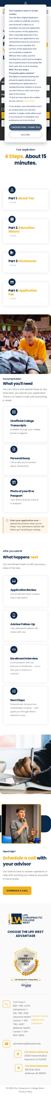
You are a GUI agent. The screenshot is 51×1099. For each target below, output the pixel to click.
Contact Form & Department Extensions (39, 1020)
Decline (25, 134)
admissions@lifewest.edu (27, 1043)
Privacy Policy (29, 101)
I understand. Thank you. (26, 127)
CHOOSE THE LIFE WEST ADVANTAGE (26, 934)
